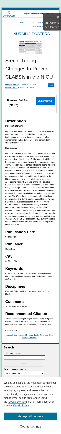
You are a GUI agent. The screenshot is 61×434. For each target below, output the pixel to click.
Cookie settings (17, 401)
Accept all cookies (30, 416)
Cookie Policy (21, 405)
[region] (30, 405)
